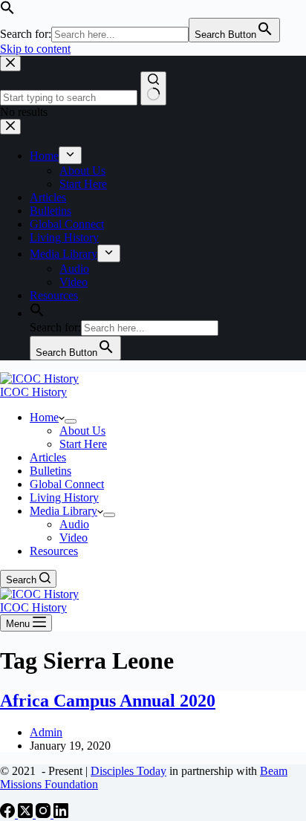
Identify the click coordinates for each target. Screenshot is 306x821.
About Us (82, 430)
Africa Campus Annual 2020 (107, 700)
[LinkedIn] (60, 814)
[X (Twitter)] (27, 814)
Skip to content (35, 48)
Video (73, 537)
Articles (48, 457)
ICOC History (33, 392)
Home (44, 417)
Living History (64, 497)
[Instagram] (44, 814)
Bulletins (50, 470)
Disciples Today (128, 771)
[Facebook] (9, 814)
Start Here (83, 444)
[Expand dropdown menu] (70, 421)
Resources (54, 551)
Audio (74, 524)
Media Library (63, 510)
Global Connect (67, 484)
